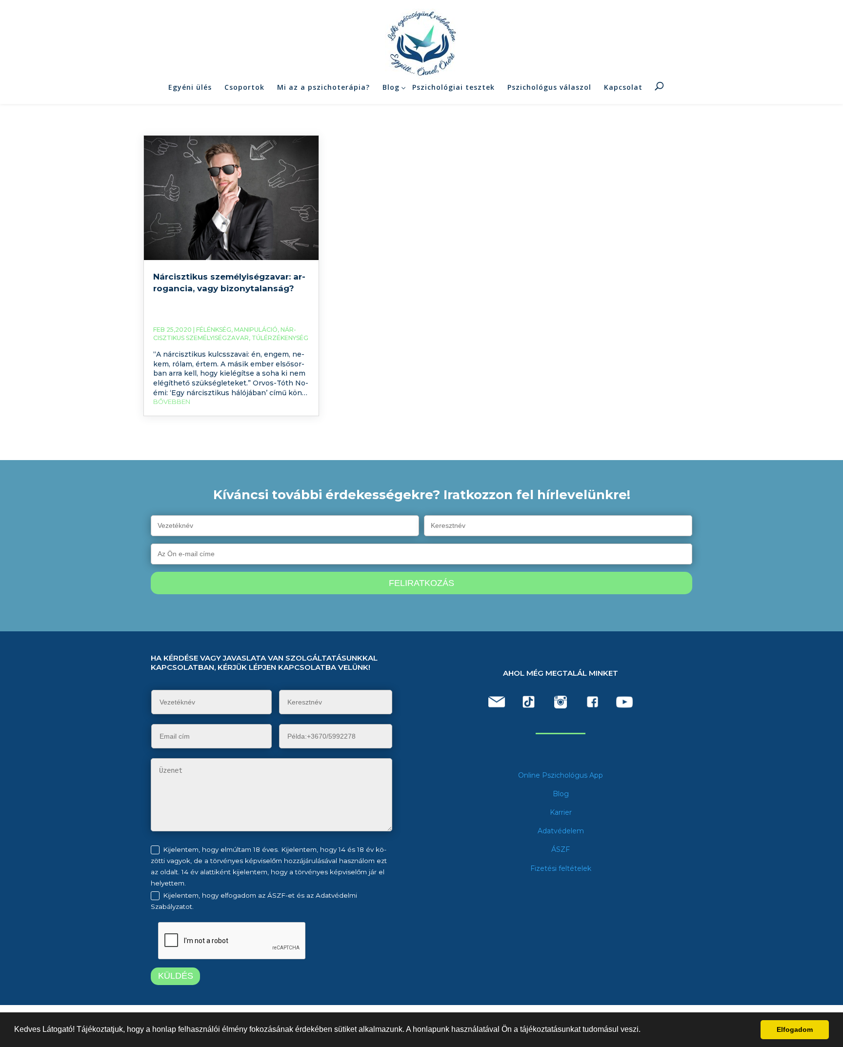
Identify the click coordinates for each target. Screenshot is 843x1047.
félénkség (213, 329)
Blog (391, 87)
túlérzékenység (280, 338)
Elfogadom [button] (795, 1029)
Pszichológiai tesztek (453, 87)
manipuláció (256, 329)
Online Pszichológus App (560, 775)
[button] (643, 1030)
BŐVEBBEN (171, 401)
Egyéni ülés (190, 87)
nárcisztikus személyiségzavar (224, 334)
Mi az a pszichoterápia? (323, 87)
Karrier (561, 812)
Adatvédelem (561, 830)
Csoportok (244, 87)
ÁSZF (560, 849)
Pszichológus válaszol (549, 87)
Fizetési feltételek (560, 868)
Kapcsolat (623, 87)
